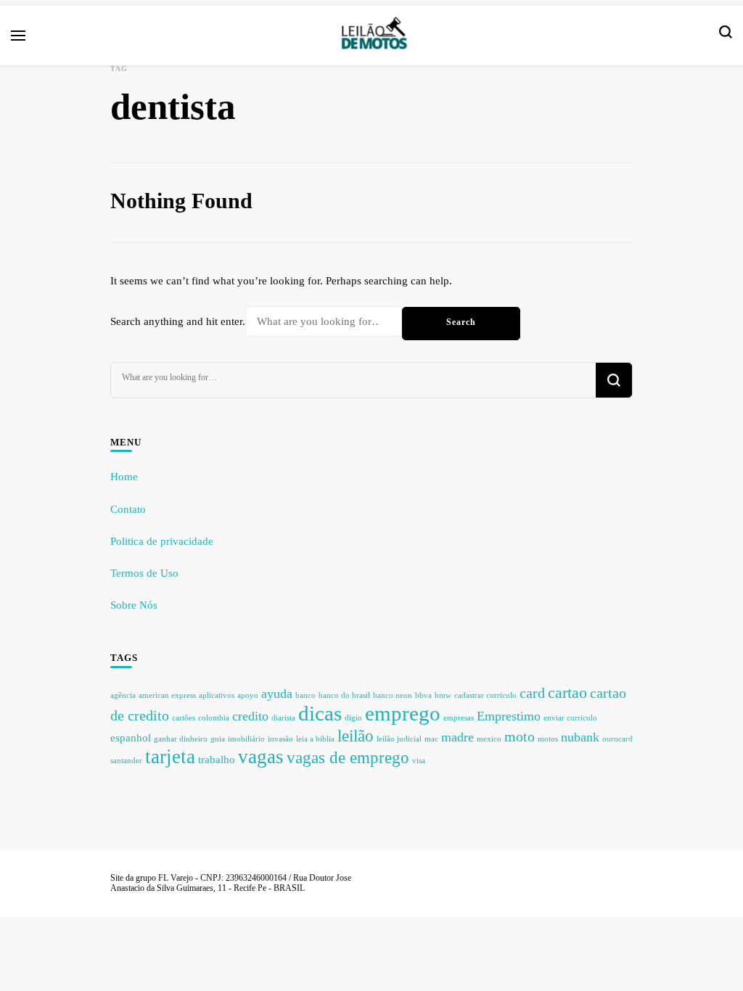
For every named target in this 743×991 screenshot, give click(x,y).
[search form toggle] (725, 35)
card (532, 693)
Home (124, 476)
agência (123, 695)
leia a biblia (315, 739)
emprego (402, 713)
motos (548, 739)
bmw (443, 695)
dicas (320, 713)
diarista (283, 718)
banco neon (392, 695)
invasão (280, 739)
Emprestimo (509, 716)
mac (431, 739)
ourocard (617, 739)
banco (305, 695)
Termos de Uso (144, 573)
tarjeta (170, 757)
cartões (183, 718)
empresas (458, 718)
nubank (580, 737)
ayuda (276, 693)
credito (250, 716)
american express (167, 695)
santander (126, 761)
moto (519, 736)
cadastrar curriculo (485, 695)
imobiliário (246, 739)
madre (457, 737)
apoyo (247, 695)
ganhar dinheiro (181, 739)
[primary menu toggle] (18, 35)
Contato (128, 509)
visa (418, 761)
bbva (423, 695)
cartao (567, 693)
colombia (213, 718)
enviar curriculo (570, 718)
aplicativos (216, 695)
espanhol (130, 738)
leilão (355, 735)
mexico (489, 739)
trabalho (216, 759)
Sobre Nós (133, 605)
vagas (261, 757)
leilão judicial (399, 739)
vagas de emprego (348, 757)
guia (217, 739)
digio (353, 718)
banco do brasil (344, 695)
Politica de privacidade (161, 541)
